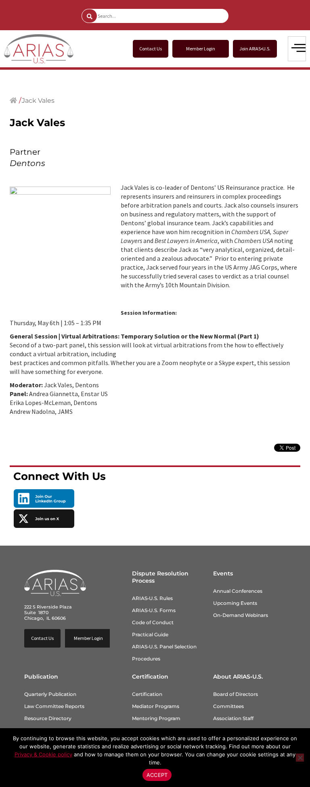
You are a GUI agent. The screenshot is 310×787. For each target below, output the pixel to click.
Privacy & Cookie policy (43, 754)
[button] (200, 49)
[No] (300, 758)
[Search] (89, 16)
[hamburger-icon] (297, 48)
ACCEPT (157, 775)
